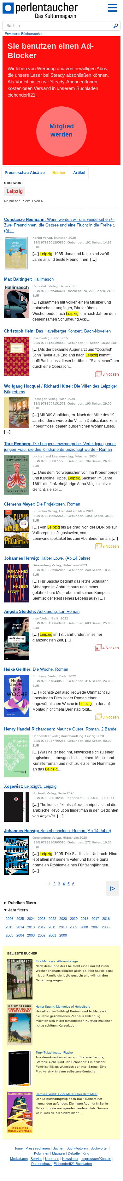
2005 (9, 935)
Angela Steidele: (41, 611)
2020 (63, 919)
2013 (31, 927)
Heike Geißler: (36, 669)
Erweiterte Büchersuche (23, 34)
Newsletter (70, 1159)
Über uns (52, 1159)
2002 (41, 935)
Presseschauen (38, 1148)
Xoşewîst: (30, 786)
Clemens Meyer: (42, 504)
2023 (41, 919)
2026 (9, 919)
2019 (74, 919)
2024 (31, 919)
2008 (84, 927)
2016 (106, 919)
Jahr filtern (18, 910)
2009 (73, 927)
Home (18, 1148)
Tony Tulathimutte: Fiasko (54, 1052)
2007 (95, 927)
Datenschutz (41, 1164)
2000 (63, 935)
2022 (52, 919)
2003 (31, 935)
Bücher (59, 173)
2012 (41, 927)
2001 (52, 935)
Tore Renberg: (60, 446)
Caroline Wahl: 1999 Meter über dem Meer (66, 1094)
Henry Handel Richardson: (60, 729)
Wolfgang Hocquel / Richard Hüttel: (60, 389)
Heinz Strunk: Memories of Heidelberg (63, 1006)
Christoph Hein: (57, 331)
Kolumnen (41, 1153)
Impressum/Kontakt (96, 1159)
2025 (20, 919)
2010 (63, 927)
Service (36, 1159)
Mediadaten (19, 1159)
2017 (95, 919)
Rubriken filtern (22, 903)
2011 (52, 927)
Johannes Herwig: (47, 558)
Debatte (74, 1153)
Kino (86, 1153)
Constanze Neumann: (59, 225)
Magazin (58, 1153)
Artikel (79, 173)
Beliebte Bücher (22, 953)
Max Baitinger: (29, 279)
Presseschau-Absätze (25, 173)
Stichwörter (99, 1148)
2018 (84, 919)
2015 (9, 927)
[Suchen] (115, 26)
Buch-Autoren (77, 1148)
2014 (20, 927)
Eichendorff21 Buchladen (73, 1164)
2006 (105, 927)
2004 (20, 935)
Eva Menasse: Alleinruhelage (57, 961)
